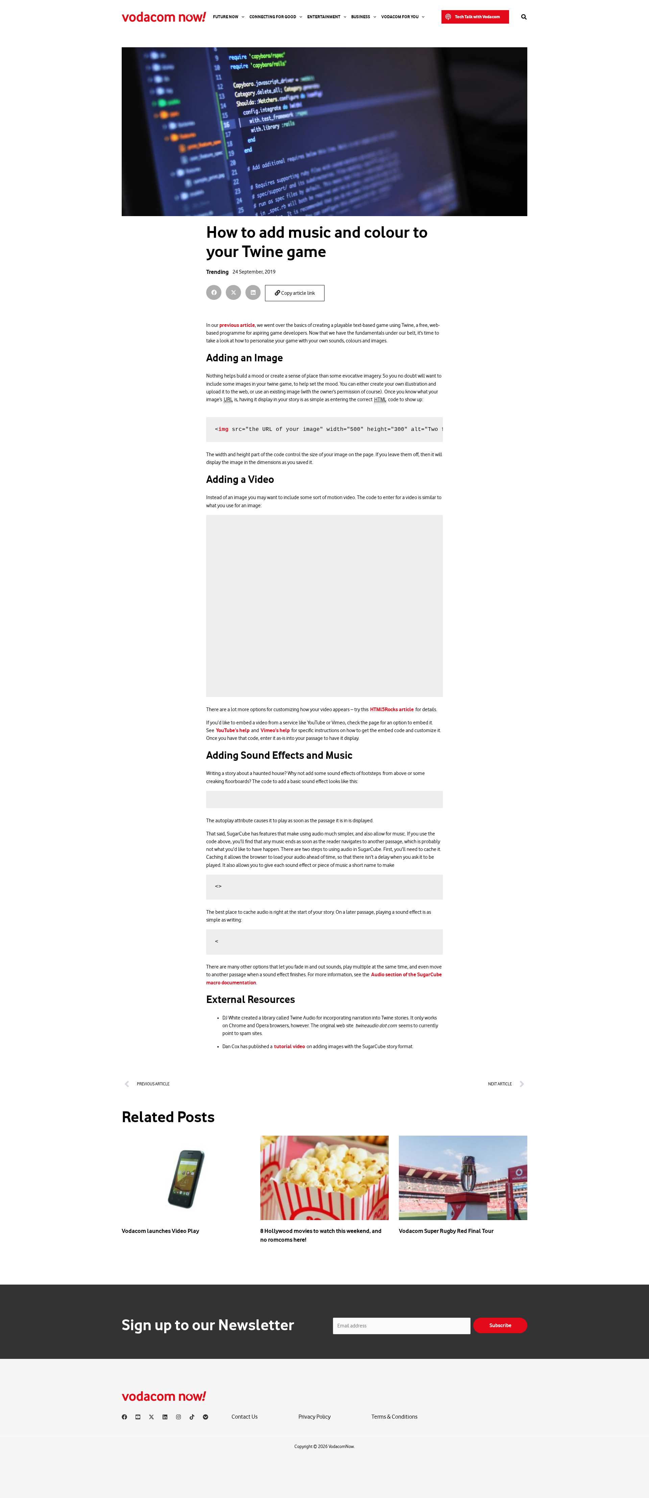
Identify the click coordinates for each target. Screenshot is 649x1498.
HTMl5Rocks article (392, 709)
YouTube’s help (232, 730)
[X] (151, 1417)
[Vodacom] (205, 1417)
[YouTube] (138, 1417)
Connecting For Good (272, 17)
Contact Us (245, 1417)
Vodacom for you (399, 17)
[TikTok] (192, 1417)
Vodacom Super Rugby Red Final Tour (446, 1231)
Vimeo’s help (275, 730)
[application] (241, 17)
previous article (237, 325)
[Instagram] (178, 1417)
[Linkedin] (165, 1417)
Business (360, 17)
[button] (475, 17)
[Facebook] (124, 1417)
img (223, 430)
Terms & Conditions (394, 1417)
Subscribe (500, 1325)
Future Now (225, 17)
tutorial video (289, 1046)
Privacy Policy (314, 1417)
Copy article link (297, 293)
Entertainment (323, 17)
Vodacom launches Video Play (160, 1231)
